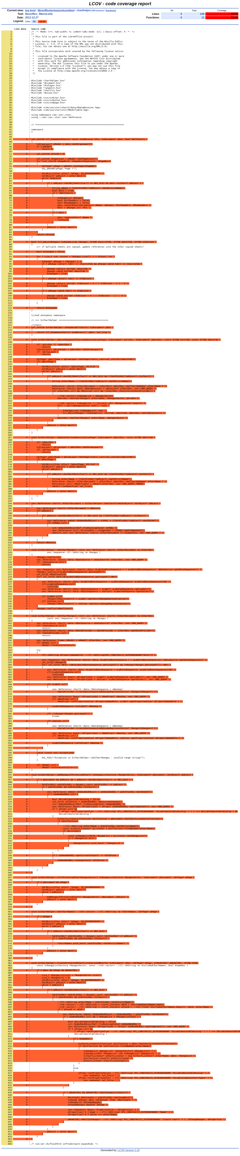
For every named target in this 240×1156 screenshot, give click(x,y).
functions (110, 10)
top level (30, 10)
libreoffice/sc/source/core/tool (56, 10)
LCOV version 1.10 (129, 1150)
